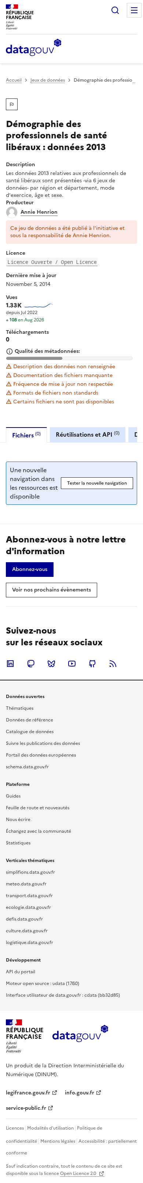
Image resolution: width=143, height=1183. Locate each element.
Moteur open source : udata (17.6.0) (42, 983)
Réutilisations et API (88, 434)
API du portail (20, 972)
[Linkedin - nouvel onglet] (10, 663)
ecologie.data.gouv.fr (28, 907)
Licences (15, 1128)
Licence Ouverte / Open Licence (52, 261)
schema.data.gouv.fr (27, 767)
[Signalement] (12, 104)
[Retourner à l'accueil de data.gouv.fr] (33, 48)
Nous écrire (18, 819)
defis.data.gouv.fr (24, 919)
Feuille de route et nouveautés (37, 808)
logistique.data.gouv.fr (29, 942)
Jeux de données (47, 80)
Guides (13, 796)
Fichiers (26, 435)
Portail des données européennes (41, 755)
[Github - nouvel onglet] (92, 663)
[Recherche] (115, 10)
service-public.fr (26, 1108)
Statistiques (18, 843)
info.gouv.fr (79, 1093)
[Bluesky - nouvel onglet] (51, 663)
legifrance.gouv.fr (28, 1093)
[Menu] (134, 10)
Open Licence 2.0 (78, 1173)
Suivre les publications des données (43, 743)
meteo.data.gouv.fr (26, 884)
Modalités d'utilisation (50, 1128)
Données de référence (29, 720)
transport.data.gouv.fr (29, 895)
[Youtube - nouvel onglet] (72, 663)
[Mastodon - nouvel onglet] (30, 663)
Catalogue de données (30, 731)
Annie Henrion (39, 212)
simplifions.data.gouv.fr (30, 872)
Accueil (14, 80)
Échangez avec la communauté (38, 831)
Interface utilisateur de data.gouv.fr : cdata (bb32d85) (63, 995)
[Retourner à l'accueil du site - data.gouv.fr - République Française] (80, 1036)
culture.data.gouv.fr (27, 931)
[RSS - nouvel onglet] (113, 663)
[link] (30, 569)
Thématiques (19, 708)
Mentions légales (57, 1141)
